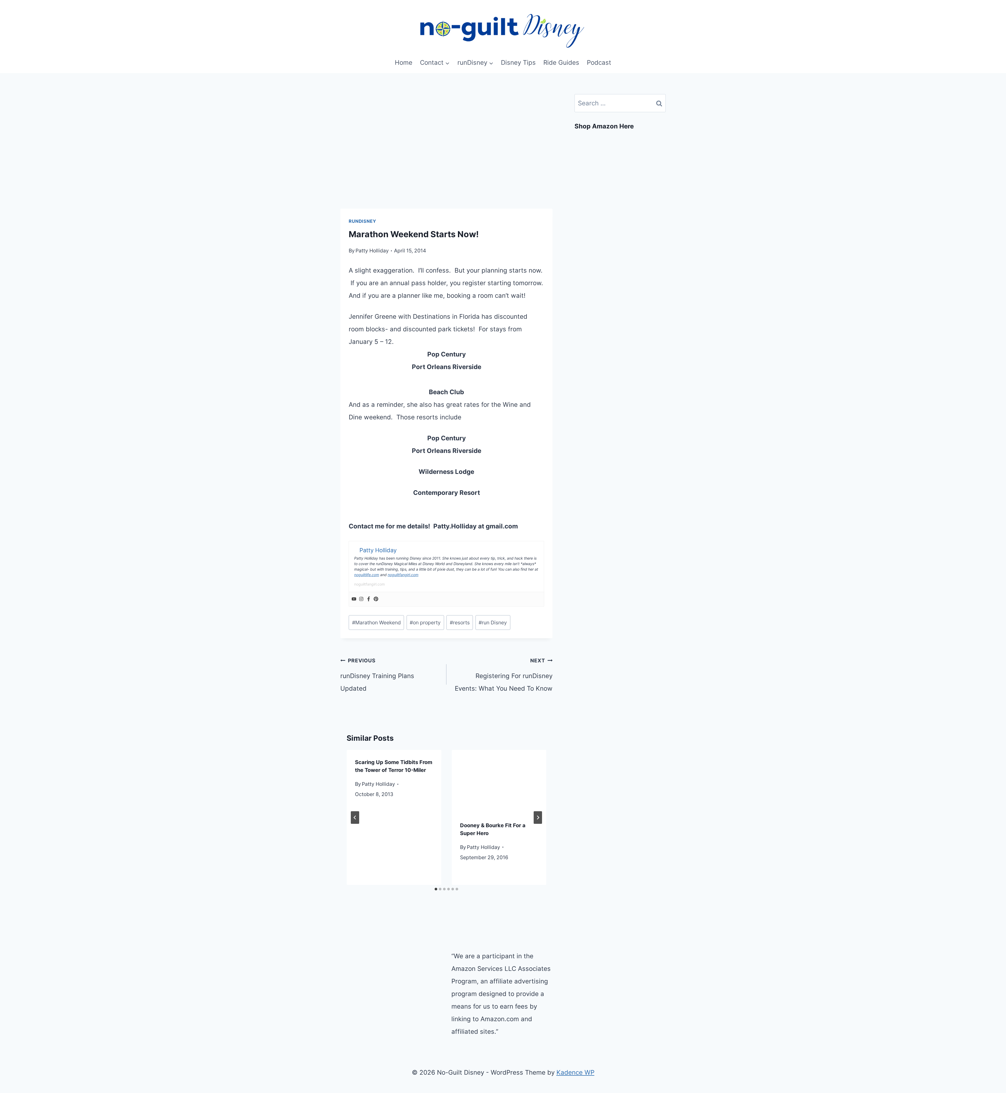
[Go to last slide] (355, 817)
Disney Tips (518, 62)
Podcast (599, 62)
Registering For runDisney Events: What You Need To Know (504, 674)
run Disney (493, 622)
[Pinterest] (376, 599)
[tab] (436, 889)
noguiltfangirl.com (403, 574)
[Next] (538, 817)
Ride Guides (561, 62)
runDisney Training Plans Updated (377, 674)
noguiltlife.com (366, 574)
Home (403, 62)
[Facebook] (368, 599)
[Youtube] (354, 599)
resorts (460, 622)
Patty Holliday (372, 250)
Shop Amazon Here (604, 126)
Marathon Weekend (376, 622)
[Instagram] (361, 599)
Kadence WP (575, 1072)
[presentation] (499, 781)
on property (425, 622)
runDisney (362, 221)
